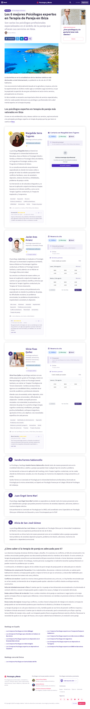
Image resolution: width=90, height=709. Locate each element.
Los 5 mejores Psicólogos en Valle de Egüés (19, 644)
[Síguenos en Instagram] (71, 699)
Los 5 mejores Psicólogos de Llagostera (59, 639)
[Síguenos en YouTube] (74, 699)
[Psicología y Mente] (44, 2)
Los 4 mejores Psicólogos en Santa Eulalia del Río (21, 662)
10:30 (55, 387)
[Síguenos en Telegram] (78, 699)
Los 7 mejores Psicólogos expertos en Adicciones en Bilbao (65, 636)
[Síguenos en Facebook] (60, 699)
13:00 (75, 273)
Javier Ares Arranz (31, 238)
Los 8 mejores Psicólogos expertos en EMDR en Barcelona (65, 647)
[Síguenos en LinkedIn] (67, 699)
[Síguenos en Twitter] (64, 699)
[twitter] (17, 38)
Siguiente (77, 290)
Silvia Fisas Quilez (31, 350)
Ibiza (13, 122)
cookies (57, 703)
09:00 (65, 270)
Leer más (13, 332)
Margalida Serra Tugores (34, 134)
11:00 (55, 273)
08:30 (65, 384)
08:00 (55, 270)
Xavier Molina (12, 33)
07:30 (55, 384)
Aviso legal (45, 703)
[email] (26, 38)
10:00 (75, 270)
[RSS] (82, 699)
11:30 (65, 387)
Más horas (78, 266)
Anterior (53, 290)
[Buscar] (70, 2)
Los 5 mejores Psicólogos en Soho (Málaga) (19, 631)
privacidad (51, 703)
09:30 (75, 384)
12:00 (65, 273)
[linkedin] (22, 38)
